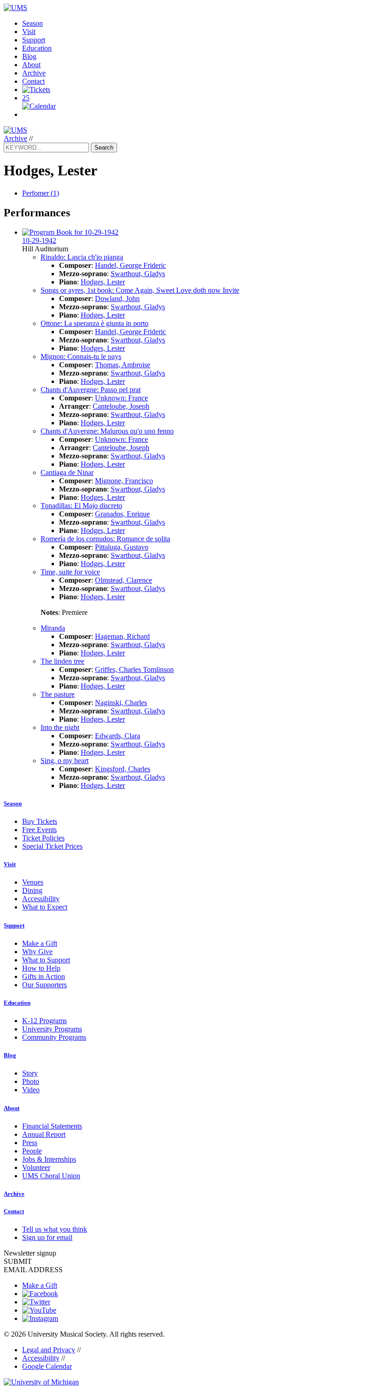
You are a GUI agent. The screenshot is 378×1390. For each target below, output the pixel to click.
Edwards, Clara (117, 736)
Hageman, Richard (122, 636)
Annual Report (43, 1134)
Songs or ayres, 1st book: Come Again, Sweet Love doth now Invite (140, 290)
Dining (32, 890)
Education (37, 48)
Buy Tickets (39, 821)
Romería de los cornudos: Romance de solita (105, 539)
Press (29, 1143)
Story (30, 1073)
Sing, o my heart (65, 760)
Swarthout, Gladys (138, 274)
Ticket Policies (43, 838)
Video (31, 1090)
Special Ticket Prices (52, 846)
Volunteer (36, 1167)
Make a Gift (39, 943)
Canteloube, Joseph (121, 406)
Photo (30, 1081)
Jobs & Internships (49, 1159)
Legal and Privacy (48, 1350)
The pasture (58, 694)
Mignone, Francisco (124, 481)
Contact (33, 81)
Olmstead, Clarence (123, 580)
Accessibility (40, 899)
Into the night (60, 727)
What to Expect (44, 907)
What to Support (46, 960)
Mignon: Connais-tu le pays (81, 356)
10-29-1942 (39, 240)
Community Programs (54, 1037)
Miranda (53, 628)
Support (33, 40)
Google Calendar (47, 1366)
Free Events (39, 830)
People (32, 1151)
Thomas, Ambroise (122, 365)
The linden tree (62, 661)
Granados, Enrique (122, 514)
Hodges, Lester (103, 282)
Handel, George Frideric (130, 265)
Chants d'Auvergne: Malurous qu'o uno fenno (107, 431)
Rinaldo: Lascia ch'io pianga (82, 257)
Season (32, 23)
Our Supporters (44, 985)
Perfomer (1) (40, 193)
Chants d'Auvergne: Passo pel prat (91, 390)
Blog (29, 56)
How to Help (41, 968)
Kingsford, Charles (122, 769)
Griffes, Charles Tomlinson (134, 669)
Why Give (37, 952)
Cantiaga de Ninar (67, 472)
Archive (34, 73)
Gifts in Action (43, 976)
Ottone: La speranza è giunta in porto (94, 323)
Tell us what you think (54, 1229)
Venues (32, 882)
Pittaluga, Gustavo (121, 547)
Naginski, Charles (121, 703)
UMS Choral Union (51, 1176)
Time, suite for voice (70, 572)
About (31, 65)
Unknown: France (121, 398)
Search (103, 147)
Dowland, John (117, 298)
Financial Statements (52, 1126)
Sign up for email (47, 1237)
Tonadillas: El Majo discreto (81, 506)
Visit (28, 31)
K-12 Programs (44, 1021)
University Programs (52, 1029)
